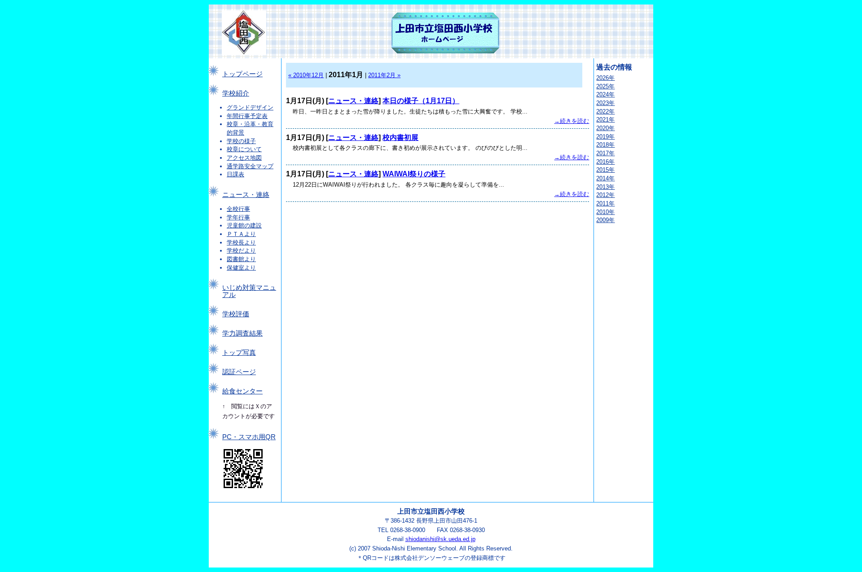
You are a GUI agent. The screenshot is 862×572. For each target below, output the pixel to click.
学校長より (241, 242)
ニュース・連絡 (245, 194)
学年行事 (238, 217)
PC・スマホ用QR (249, 437)
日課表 (235, 174)
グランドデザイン (250, 107)
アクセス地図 (244, 157)
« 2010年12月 (306, 75)
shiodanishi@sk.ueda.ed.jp (440, 539)
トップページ (242, 74)
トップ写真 (239, 352)
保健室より (241, 267)
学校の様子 (241, 141)
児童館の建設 (244, 225)
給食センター (242, 391)
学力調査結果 (242, 333)
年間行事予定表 (247, 116)
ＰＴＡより (241, 234)
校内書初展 (400, 137)
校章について (244, 149)
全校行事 (238, 208)
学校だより (241, 250)
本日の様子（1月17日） (421, 101)
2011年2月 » (384, 75)
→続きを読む (571, 121)
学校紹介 (235, 93)
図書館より (241, 259)
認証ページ (239, 372)
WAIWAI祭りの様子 (414, 174)
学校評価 (235, 314)
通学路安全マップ (250, 166)
